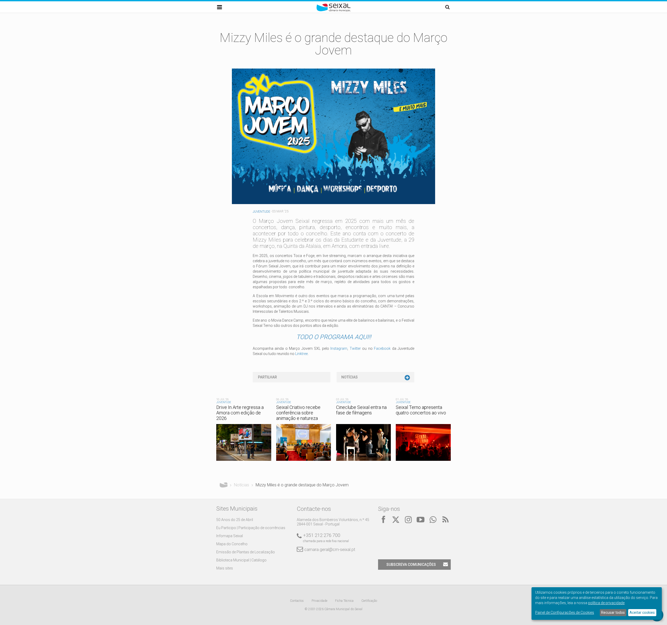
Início (223, 485)
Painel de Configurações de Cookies (564, 612)
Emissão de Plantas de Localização (245, 552)
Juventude (261, 211)
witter (356, 348)
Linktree (301, 354)
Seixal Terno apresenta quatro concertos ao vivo (421, 410)
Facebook (382, 348)
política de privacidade (606, 603)
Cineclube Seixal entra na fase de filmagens (361, 410)
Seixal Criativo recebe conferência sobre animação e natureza (298, 413)
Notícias (349, 377)
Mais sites (224, 568)
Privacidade (319, 601)
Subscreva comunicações (411, 564)
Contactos (297, 601)
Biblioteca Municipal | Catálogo (241, 560)
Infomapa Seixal (229, 536)
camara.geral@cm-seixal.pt (329, 549)
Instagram (338, 348)
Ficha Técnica (344, 601)
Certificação (369, 601)
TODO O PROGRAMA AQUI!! (333, 337)
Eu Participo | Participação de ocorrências (250, 528)
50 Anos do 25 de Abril (234, 520)
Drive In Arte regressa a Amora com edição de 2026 (240, 413)
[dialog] (597, 603)
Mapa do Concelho (232, 544)
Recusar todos (613, 612)
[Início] (333, 10)
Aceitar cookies (642, 612)
